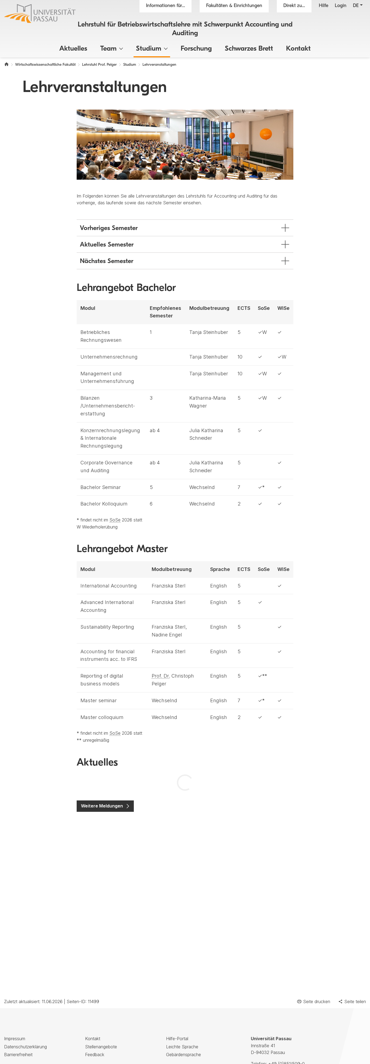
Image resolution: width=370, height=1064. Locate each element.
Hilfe (323, 6)
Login (340, 6)
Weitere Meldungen (102, 806)
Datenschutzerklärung (25, 1046)
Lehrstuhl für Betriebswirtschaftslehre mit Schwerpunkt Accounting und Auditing (185, 29)
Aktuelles (73, 48)
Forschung (196, 48)
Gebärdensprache (183, 1054)
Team (108, 48)
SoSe (115, 520)
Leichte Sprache (182, 1046)
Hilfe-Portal (177, 1038)
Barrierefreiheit (18, 1054)
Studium (148, 48)
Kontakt (298, 48)
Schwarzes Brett (249, 48)
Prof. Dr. (161, 676)
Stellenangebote (101, 1046)
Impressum (14, 1038)
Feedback (94, 1054)
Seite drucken (316, 1001)
